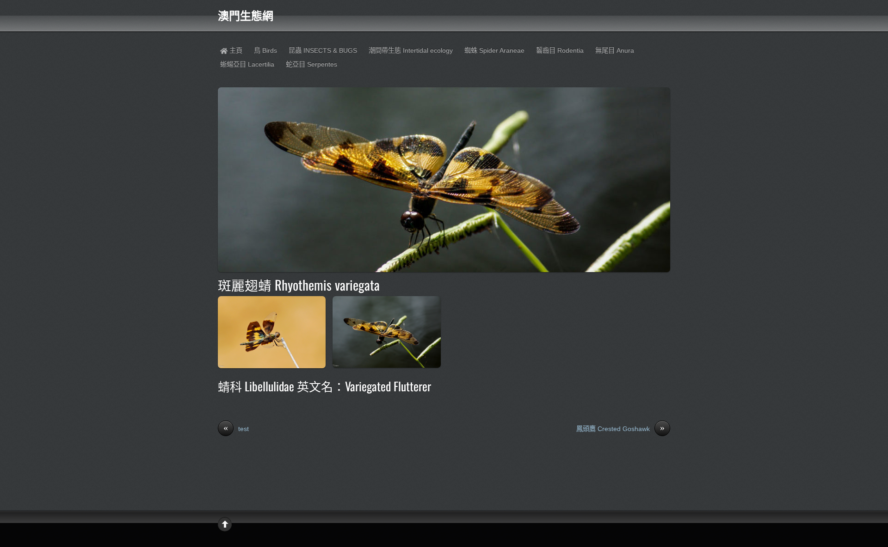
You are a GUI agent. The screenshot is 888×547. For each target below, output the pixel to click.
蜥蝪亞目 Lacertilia (247, 64)
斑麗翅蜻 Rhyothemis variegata (299, 284)
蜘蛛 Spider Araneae (494, 50)
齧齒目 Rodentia (560, 50)
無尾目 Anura (614, 50)
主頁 (235, 50)
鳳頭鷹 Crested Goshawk (620, 428)
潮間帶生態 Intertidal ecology (411, 50)
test (236, 428)
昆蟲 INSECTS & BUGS (323, 50)
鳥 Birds (265, 50)
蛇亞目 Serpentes (311, 64)
